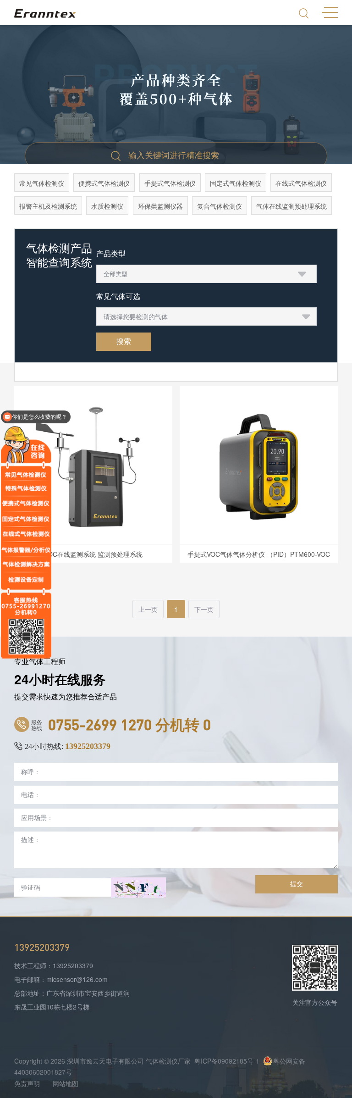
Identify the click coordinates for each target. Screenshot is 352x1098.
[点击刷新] (138, 887)
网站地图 (65, 1083)
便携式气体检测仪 (104, 183)
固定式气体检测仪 (235, 183)
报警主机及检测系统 (48, 206)
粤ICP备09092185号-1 (226, 1060)
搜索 (123, 341)
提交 (296, 883)
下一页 (204, 609)
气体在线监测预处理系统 (291, 206)
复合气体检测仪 (219, 206)
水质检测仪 (107, 206)
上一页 (148, 609)
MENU (330, 12)
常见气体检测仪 (41, 183)
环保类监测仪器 (160, 206)
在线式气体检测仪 (301, 183)
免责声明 (27, 1083)
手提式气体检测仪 (170, 183)
